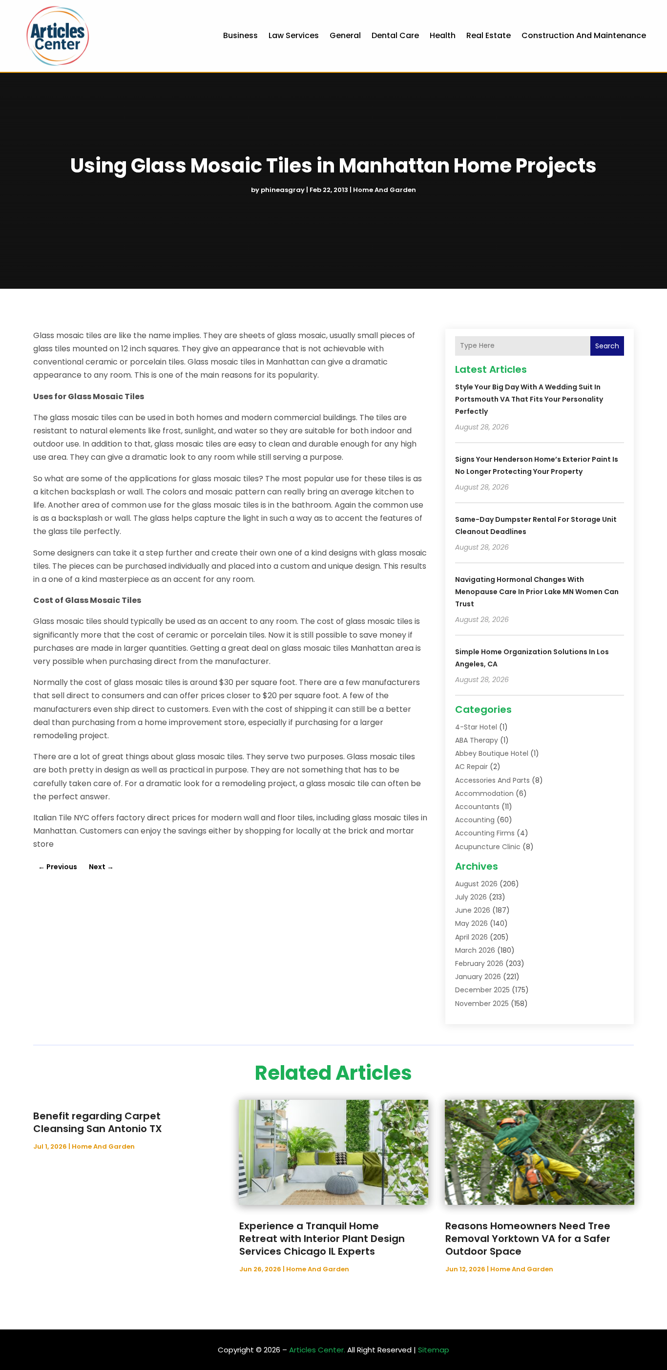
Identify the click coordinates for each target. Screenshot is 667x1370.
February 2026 (479, 963)
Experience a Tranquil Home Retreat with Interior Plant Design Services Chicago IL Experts (322, 1238)
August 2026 (476, 884)
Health (443, 35)
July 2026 (471, 897)
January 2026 (478, 977)
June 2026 (472, 910)
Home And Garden (384, 189)
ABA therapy (476, 740)
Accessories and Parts (492, 780)
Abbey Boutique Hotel (491, 753)
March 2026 (475, 950)
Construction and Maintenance (583, 35)
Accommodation (484, 793)
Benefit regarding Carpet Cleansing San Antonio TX (97, 1122)
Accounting (475, 820)
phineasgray (283, 189)
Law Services (294, 35)
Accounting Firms (485, 833)
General (345, 35)
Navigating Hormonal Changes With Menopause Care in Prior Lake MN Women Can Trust (537, 592)
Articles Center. (317, 1350)
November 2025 (482, 1003)
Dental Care (395, 35)
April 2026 (471, 937)
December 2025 (482, 990)
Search (607, 346)
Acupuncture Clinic (488, 847)
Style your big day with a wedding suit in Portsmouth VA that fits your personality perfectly (529, 399)
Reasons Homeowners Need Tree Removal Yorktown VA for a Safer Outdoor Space (527, 1238)
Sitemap (433, 1350)
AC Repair (471, 766)
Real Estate (488, 35)
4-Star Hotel (476, 727)
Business (240, 35)
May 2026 (471, 923)
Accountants (477, 807)
